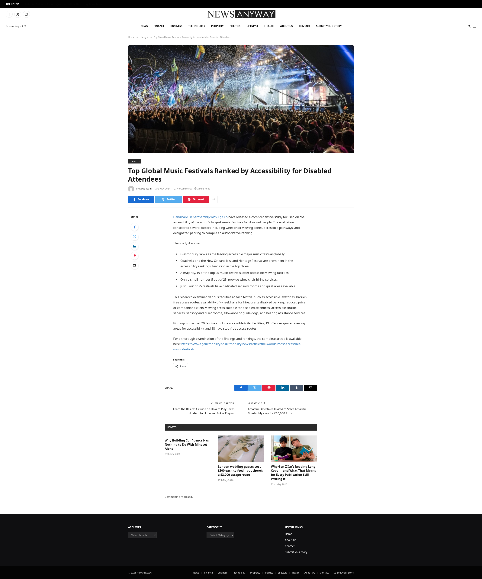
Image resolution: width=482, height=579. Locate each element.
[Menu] (474, 26)
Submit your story (329, 26)
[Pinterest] (134, 256)
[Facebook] (134, 227)
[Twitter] (134, 236)
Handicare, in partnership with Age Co (200, 217)
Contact (304, 26)
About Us (286, 26)
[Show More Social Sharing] (213, 199)
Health (269, 26)
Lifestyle (252, 26)
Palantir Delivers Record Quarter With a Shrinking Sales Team (64, 4)
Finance (159, 26)
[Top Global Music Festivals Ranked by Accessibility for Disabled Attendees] (241, 99)
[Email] (134, 265)
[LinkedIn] (134, 246)
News (144, 26)
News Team (145, 188)
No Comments (184, 188)
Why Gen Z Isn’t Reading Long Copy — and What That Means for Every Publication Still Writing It (293, 473)
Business (176, 26)
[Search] (469, 26)
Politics (235, 26)
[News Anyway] (241, 14)
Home (288, 534)
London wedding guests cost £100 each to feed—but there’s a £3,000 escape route (240, 471)
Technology (196, 26)
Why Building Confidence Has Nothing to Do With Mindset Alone (187, 444)
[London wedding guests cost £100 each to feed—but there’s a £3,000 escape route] (241, 448)
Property (217, 26)
